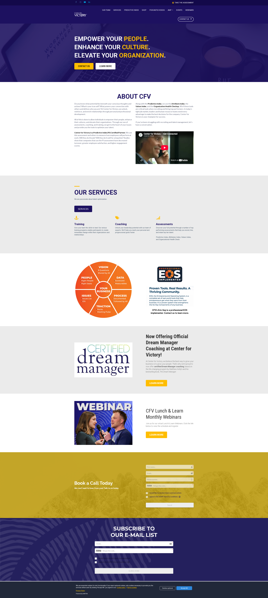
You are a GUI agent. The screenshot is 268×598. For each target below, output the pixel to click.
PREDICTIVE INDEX (131, 10)
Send (169, 505)
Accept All (184, 588)
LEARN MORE (105, 66)
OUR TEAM (106, 10)
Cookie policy (121, 587)
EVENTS (179, 10)
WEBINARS (189, 10)
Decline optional (167, 588)
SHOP (144, 10)
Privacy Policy (80, 591)
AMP (169, 10)
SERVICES (117, 10)
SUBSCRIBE (134, 571)
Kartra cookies (132, 587)
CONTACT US (184, 19)
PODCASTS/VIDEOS (157, 10)
